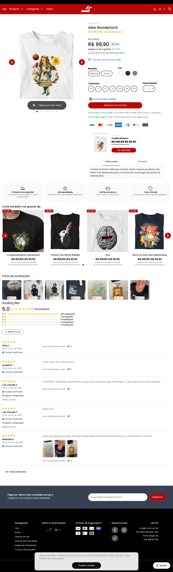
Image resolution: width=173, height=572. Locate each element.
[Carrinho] (169, 9)
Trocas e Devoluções (25, 549)
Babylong (94, 73)
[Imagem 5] (50, 111)
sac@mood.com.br (148, 528)
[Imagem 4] (47, 111)
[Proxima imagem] (82, 62)
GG (120, 89)
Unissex (107, 73)
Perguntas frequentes (25, 545)
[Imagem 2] (40, 111)
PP (91, 89)
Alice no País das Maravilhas (149, 254)
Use (107, 254)
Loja (4, 9)
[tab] (111, 162)
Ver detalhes (124, 150)
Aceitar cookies (86, 565)
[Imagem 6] (53, 111)
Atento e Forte (9, 399)
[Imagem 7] (56, 111)
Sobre (49, 9)
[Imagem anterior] (12, 62)
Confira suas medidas (104, 98)
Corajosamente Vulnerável (23, 254)
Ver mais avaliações (15, 471)
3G (127, 89)
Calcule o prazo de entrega (106, 59)
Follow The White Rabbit (65, 254)
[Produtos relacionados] (83, 265)
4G (134, 89)
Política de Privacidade (26, 541)
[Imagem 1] (37, 111)
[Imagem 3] (43, 111)
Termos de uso (22, 536)
